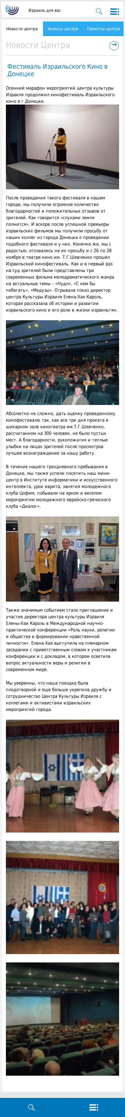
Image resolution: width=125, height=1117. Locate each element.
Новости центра (22, 28)
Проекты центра (103, 28)
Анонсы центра (63, 28)
